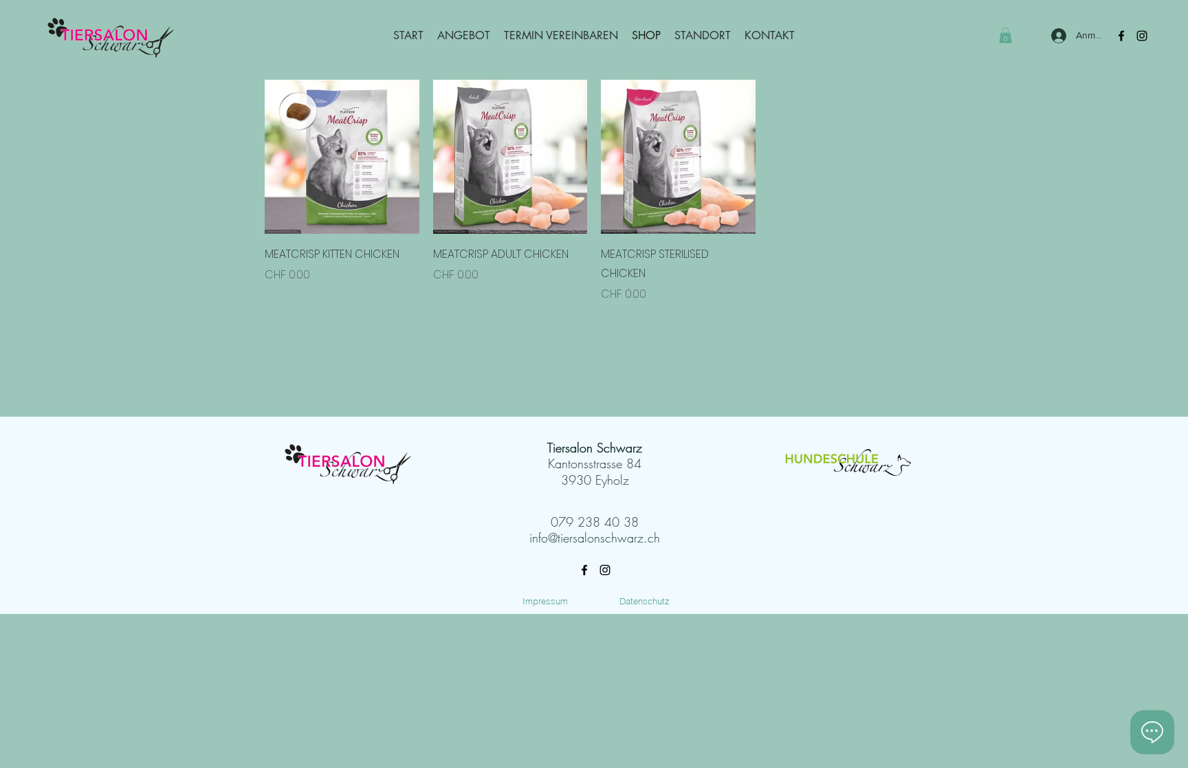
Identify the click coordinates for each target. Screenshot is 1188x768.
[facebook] (584, 570)
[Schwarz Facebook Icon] (1121, 36)
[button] (1005, 35)
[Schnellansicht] (342, 157)
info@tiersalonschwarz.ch (594, 537)
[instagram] (1142, 36)
